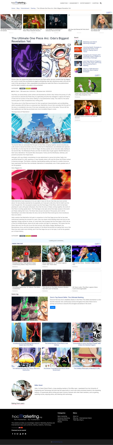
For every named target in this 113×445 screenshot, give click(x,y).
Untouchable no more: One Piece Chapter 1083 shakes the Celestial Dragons (87, 344)
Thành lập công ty (78, 420)
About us (75, 416)
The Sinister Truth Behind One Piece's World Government (56, 369)
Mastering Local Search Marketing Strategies (90, 42)
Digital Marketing (63, 420)
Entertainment (85, 3)
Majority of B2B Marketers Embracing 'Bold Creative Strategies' (90, 70)
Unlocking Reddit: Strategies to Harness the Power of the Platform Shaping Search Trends (92, 49)
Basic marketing (62, 416)
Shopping (95, 3)
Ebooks (60, 421)
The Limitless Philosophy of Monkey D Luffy (87, 368)
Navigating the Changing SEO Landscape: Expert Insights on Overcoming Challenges (92, 56)
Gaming (33, 8)
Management (74, 3)
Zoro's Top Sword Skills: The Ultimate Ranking (67, 297)
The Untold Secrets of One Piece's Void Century (56, 344)
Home (13, 8)
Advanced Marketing (64, 418)
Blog (18, 8)
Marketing (63, 3)
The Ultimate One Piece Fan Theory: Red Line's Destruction (26, 369)
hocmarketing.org (57, 442)
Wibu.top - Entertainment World (82, 418)
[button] (19, 427)
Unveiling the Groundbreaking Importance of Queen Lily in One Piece (26, 344)
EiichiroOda (34, 88)
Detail (52, 307)
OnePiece (28, 88)
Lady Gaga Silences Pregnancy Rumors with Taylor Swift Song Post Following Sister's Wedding (92, 63)
